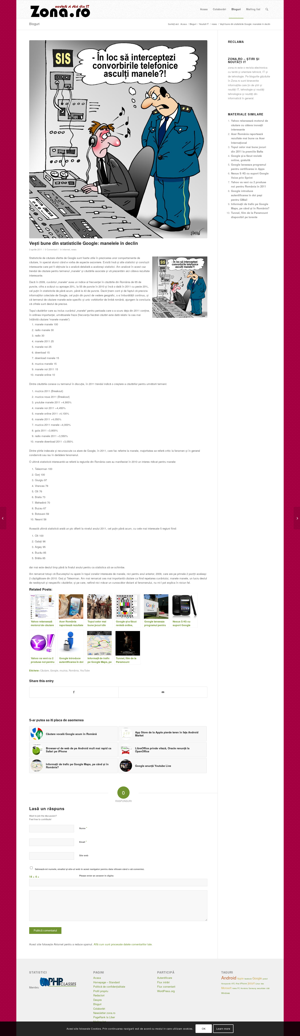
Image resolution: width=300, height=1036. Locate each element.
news (73, 249)
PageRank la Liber (104, 1017)
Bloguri (34, 23)
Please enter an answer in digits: (96, 875)
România (74, 670)
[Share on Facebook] (73, 692)
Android (228, 978)
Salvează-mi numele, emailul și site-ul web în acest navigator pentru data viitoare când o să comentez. (89, 869)
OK (204, 1028)
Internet (66, 249)
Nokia (234, 988)
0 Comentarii (51, 249)
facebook (248, 978)
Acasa (97, 978)
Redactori (98, 995)
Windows (225, 993)
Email (83, 842)
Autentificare (164, 978)
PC (238, 988)
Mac (262, 983)
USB (267, 988)
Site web (83, 855)
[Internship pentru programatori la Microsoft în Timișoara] (297, 518)
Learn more (223, 1028)
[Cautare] (267, 9)
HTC (233, 983)
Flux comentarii (166, 986)
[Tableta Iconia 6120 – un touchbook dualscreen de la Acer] (3, 518)
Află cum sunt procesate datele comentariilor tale (123, 944)
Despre (97, 1000)
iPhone (243, 983)
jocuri (251, 983)
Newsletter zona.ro (104, 1013)
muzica (64, 670)
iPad (237, 983)
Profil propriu (100, 991)
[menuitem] (203, 9)
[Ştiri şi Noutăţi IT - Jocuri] (59, 9)
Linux (258, 983)
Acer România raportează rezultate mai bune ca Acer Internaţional (248, 138)
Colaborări (99, 1008)
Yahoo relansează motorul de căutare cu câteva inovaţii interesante (249, 125)
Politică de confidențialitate (109, 986)
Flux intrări (163, 982)
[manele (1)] (118, 139)
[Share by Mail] (163, 692)
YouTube (85, 670)
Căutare (44, 670)
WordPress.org (166, 991)
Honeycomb (226, 983)
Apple (240, 978)
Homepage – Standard (106, 982)
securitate (261, 988)
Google (54, 670)
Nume (83, 828)
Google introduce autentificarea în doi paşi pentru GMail (246, 195)
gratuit (265, 979)
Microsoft (226, 988)
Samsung (252, 988)
